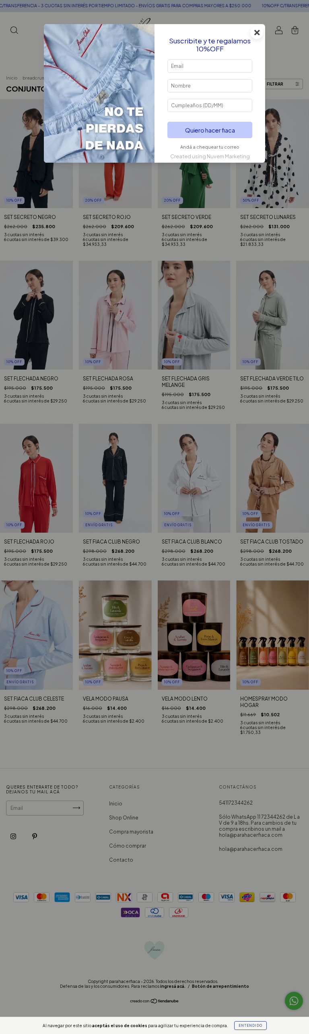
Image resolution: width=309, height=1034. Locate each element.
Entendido (250, 1026)
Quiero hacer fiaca (210, 130)
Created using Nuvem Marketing (210, 156)
